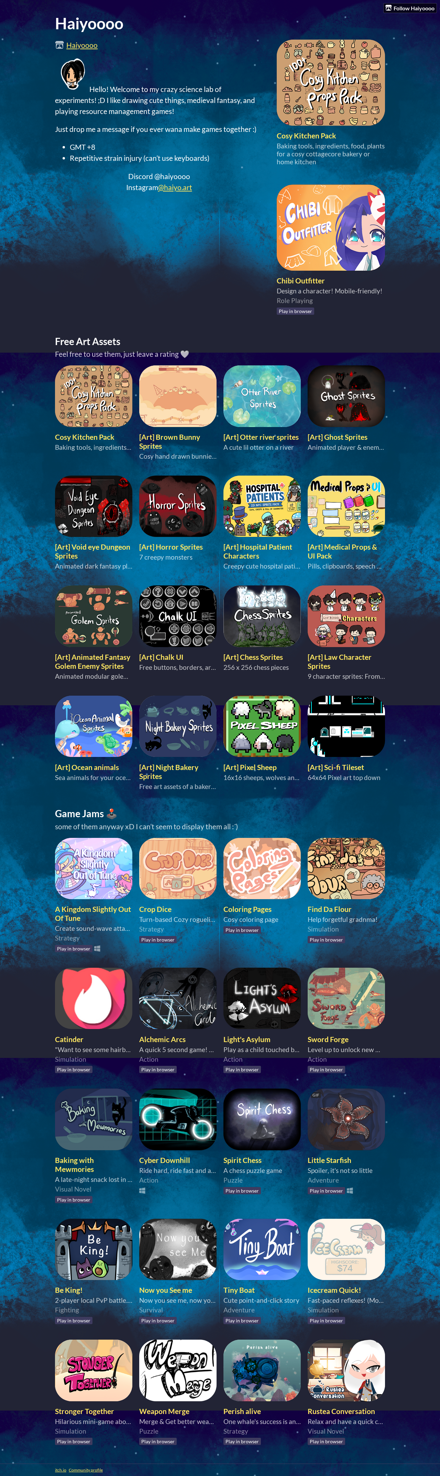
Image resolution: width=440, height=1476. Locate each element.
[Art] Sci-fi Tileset (336, 767)
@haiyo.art (175, 187)
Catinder (69, 1039)
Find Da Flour (330, 909)
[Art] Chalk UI (161, 657)
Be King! (69, 1290)
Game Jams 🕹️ (86, 813)
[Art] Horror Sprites (171, 546)
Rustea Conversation (341, 1411)
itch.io (60, 1470)
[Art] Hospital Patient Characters (257, 551)
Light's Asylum (247, 1039)
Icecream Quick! (334, 1290)
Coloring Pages (247, 909)
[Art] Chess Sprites (253, 657)
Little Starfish (329, 1160)
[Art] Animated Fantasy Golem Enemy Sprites (92, 662)
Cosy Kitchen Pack (306, 135)
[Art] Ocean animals (87, 767)
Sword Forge (328, 1039)
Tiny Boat (239, 1290)
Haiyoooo (82, 45)
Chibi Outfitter (301, 280)
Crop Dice (155, 909)
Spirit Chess (242, 1160)
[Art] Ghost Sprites (337, 437)
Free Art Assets (87, 341)
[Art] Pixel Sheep (250, 767)
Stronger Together (84, 1411)
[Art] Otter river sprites (261, 437)
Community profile (86, 1470)
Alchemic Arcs (162, 1039)
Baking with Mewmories (74, 1165)
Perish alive (242, 1411)
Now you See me (165, 1290)
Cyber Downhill (164, 1160)
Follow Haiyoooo (414, 8)
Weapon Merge (164, 1411)
